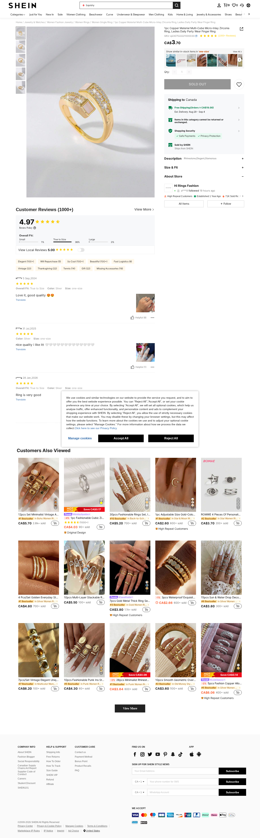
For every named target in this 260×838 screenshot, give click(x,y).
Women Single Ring (102, 22)
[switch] (81, 250)
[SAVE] (239, 84)
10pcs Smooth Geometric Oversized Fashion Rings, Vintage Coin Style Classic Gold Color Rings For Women (175, 679)
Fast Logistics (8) (123, 261)
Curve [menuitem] (109, 14)
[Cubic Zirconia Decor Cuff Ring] (212, 60)
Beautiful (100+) (98, 261)
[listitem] (171, 60)
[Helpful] (132, 317)
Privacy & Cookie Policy (49, 826)
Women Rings (82, 22)
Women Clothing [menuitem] (75, 14)
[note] (84, 509)
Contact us (80, 752)
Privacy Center (25, 826)
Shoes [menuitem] (228, 14)
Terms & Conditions (97, 826)
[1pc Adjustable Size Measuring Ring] (181, 60)
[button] (242, 5)
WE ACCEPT (139, 808)
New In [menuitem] (50, 14)
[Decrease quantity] (174, 72)
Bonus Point (81, 761)
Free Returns (53, 756)
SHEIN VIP (51, 775)
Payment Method (83, 756)
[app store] (191, 756)
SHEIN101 (23, 787)
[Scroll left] (244, 14)
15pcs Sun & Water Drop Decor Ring (221, 597)
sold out (197, 84)
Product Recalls (83, 766)
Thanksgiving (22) (47, 268)
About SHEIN (24, 752)
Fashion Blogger (26, 756)
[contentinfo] (189, 815)
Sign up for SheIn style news (150, 764)
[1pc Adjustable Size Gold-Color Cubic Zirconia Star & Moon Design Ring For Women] (232, 60)
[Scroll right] (249, 14)
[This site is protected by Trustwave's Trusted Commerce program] (135, 822)
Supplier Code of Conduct (26, 773)
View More (130, 708)
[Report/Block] (152, 317)
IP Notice (48, 830)
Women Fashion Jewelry (60, 22)
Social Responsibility (28, 761)
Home (19, 22)
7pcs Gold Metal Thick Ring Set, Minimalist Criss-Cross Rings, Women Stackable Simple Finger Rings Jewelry (130, 600)
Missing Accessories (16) (110, 268)
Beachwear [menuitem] (95, 14)
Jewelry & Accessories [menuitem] (209, 14)
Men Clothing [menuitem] (156, 14)
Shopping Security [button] (185, 131)
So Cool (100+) (75, 261)
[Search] (176, 5)
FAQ (77, 770)
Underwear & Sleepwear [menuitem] (131, 14)
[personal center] (219, 5)
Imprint (60, 830)
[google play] (199, 756)
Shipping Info (53, 752)
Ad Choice (73, 830)
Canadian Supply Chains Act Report (27, 767)
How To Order (53, 761)
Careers (22, 778)
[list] (158, 754)
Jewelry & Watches (34, 22)
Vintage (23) (24, 268)
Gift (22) (86, 268)
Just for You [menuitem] (35, 14)
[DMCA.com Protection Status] (143, 822)
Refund (50, 779)
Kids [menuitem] (170, 14)
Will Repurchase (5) (50, 261)
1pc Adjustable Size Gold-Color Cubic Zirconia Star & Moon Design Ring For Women (175, 514)
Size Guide (52, 770)
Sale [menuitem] (60, 14)
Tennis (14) (69, 268)
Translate (21, 300)
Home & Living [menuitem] (184, 14)
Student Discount (26, 783)
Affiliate (50, 784)
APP (191, 747)
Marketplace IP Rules (29, 830)
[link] (226, 5)
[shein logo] (22, 5)
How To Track (53, 766)
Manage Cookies (74, 826)
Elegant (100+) (26, 261)
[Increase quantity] (189, 72)
